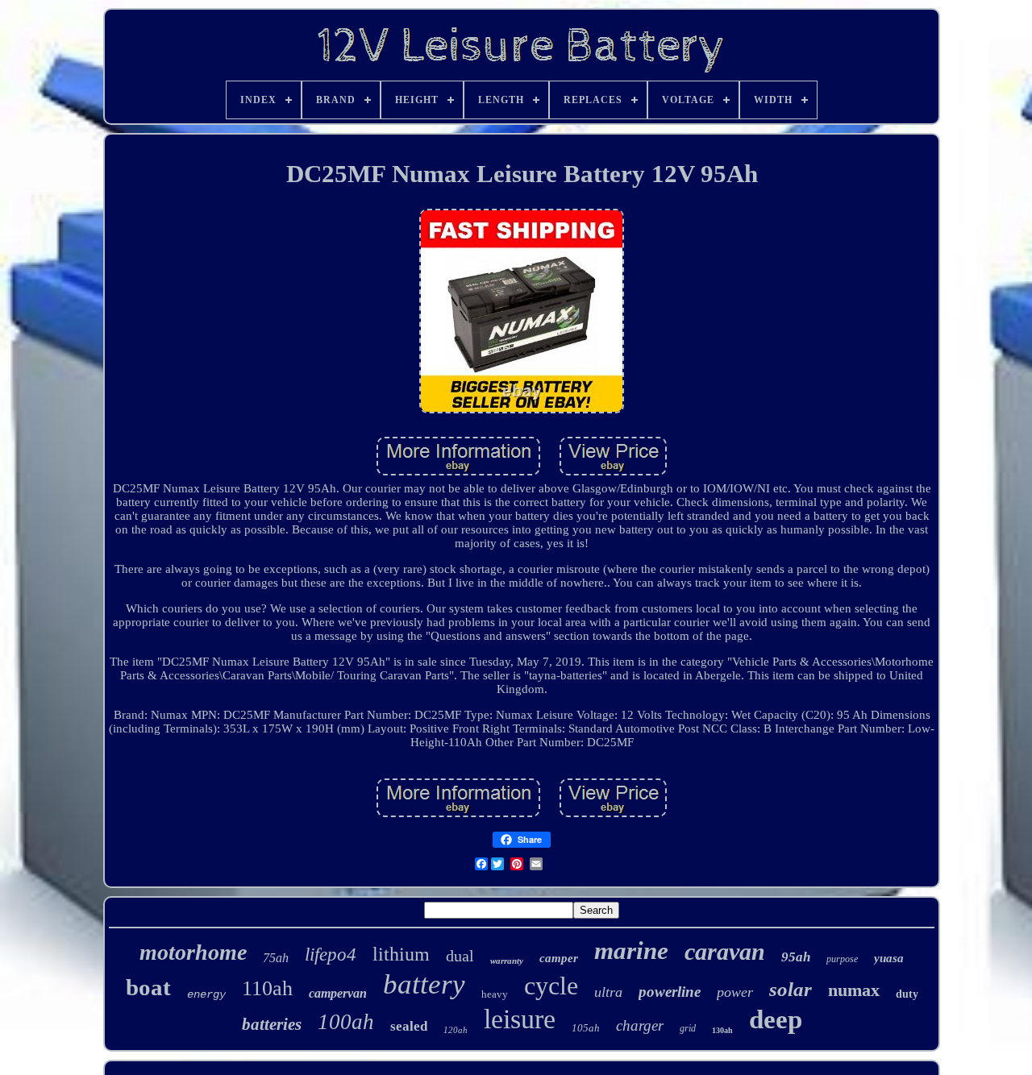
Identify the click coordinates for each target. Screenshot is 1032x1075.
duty (907, 994)
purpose (842, 959)
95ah (795, 957)
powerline (670, 991)
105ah (586, 1028)
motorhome (193, 952)
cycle (551, 985)
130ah (722, 1030)
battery (424, 984)
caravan (725, 951)
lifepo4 (330, 954)
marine (631, 950)
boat (148, 987)
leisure (520, 1019)
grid (688, 1028)
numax (854, 990)
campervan (338, 993)
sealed (408, 1026)
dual (460, 956)
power (735, 992)
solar (790, 989)
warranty (506, 960)
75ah (276, 958)
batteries (272, 1024)
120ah (455, 1030)
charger (640, 1025)
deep (775, 1019)
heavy (494, 994)
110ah (267, 988)
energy (206, 994)
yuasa (889, 958)
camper (558, 958)
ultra (608, 992)
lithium (401, 954)
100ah (346, 1022)
